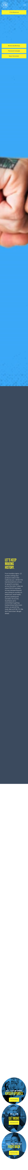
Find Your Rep (14, 1153)
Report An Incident (14, 56)
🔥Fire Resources (14, 12)
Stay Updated (14, 1099)
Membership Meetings (14, 45)
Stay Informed (14, 1122)
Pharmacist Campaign (14, 51)
